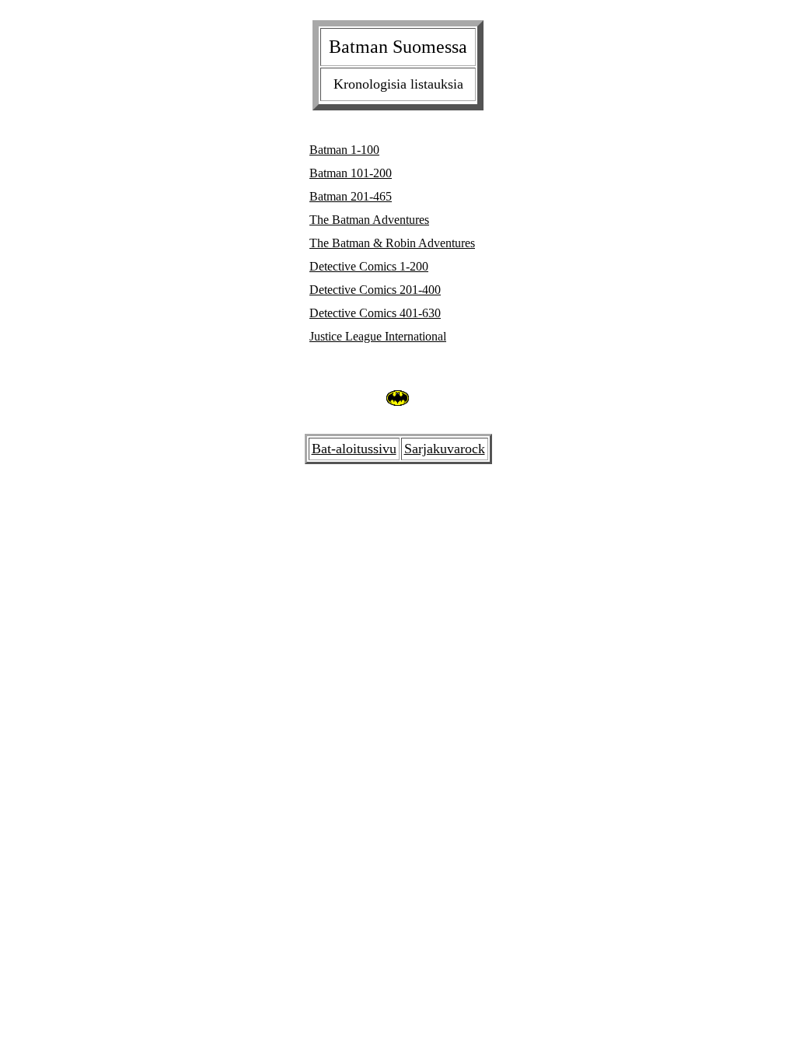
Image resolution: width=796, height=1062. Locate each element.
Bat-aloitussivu (354, 448)
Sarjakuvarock (444, 448)
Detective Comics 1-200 (368, 266)
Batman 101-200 (350, 173)
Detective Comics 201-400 (375, 289)
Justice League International (377, 336)
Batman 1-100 (344, 149)
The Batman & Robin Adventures (392, 243)
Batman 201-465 (350, 196)
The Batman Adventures (369, 219)
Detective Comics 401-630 (375, 313)
